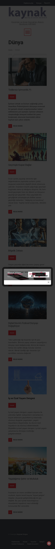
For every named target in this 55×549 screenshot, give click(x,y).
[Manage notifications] (49, 543)
